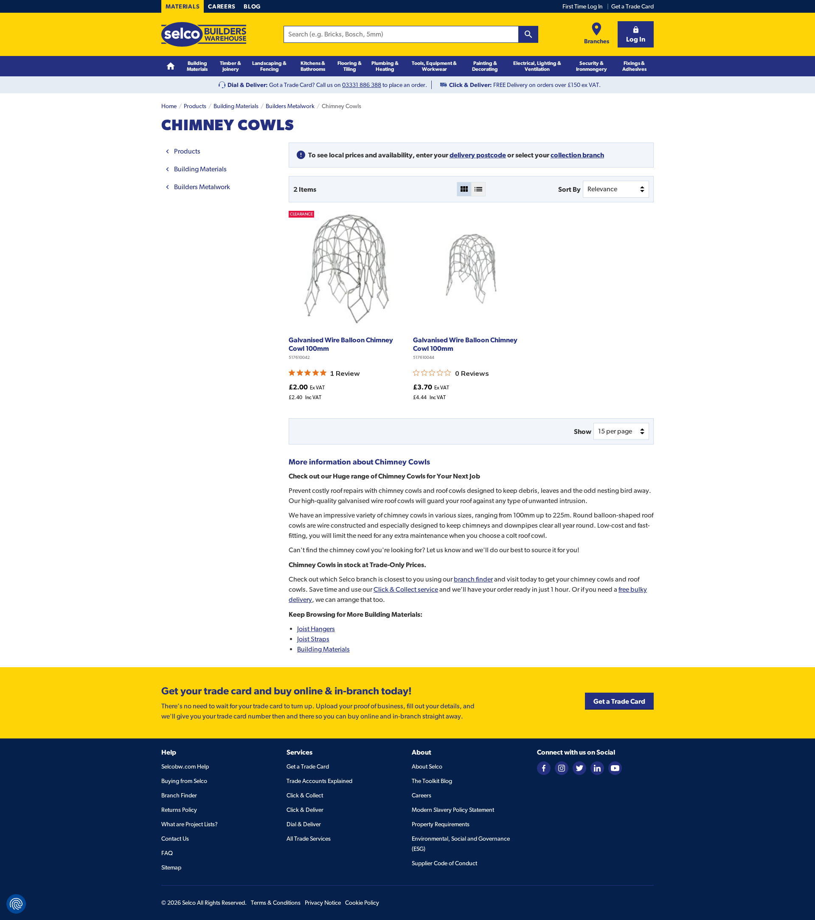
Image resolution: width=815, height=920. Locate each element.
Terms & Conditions (276, 902)
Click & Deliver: (470, 84)
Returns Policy (179, 809)
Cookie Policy (362, 902)
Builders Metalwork (290, 106)
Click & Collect (305, 795)
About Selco (427, 766)
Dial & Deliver (304, 824)
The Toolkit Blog (432, 780)
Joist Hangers (316, 629)
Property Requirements (440, 824)
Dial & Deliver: (248, 84)
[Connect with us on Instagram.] (561, 767)
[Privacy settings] (16, 904)
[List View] (478, 189)
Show (582, 431)
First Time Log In (582, 6)
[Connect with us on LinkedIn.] (597, 767)
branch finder (473, 579)
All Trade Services (309, 838)
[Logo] (203, 34)
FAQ (167, 853)
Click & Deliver (305, 809)
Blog (252, 6)
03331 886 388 (361, 84)
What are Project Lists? (189, 824)
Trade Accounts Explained (319, 780)
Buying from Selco (184, 780)
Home (169, 106)
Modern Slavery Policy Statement (453, 809)
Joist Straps (313, 639)
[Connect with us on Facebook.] (544, 767)
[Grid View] (464, 189)
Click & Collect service (406, 589)
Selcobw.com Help (185, 766)
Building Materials (236, 106)
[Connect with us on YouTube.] (615, 767)
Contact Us (175, 838)
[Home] (170, 66)
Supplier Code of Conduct (444, 863)
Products (195, 106)
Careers (221, 6)
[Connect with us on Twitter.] (579, 767)
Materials (183, 6)
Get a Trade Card (632, 6)
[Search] (528, 34)
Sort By (569, 189)
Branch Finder (179, 795)
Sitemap (171, 867)
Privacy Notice (323, 902)
